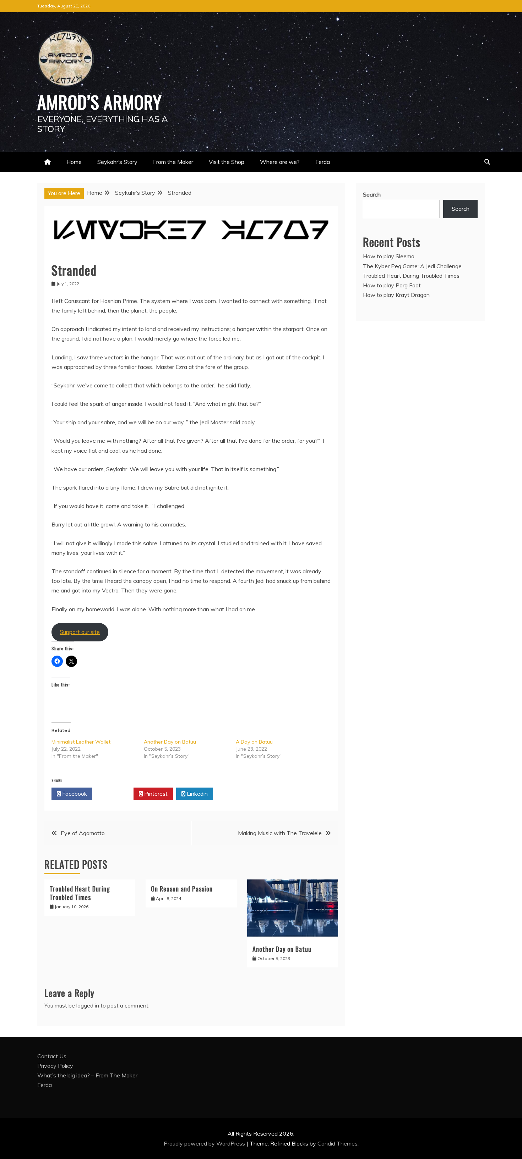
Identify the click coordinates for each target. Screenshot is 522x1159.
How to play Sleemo (388, 256)
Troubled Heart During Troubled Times (80, 892)
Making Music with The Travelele (280, 833)
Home (74, 161)
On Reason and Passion (182, 888)
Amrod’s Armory (99, 101)
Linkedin (196, 793)
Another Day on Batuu (170, 742)
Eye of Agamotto (83, 833)
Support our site (80, 631)
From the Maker (173, 161)
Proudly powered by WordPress (205, 1143)
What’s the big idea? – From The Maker (87, 1075)
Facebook (74, 793)
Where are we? (280, 161)
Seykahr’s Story (117, 161)
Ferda (322, 161)
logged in (87, 1005)
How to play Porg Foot (392, 285)
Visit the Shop (226, 161)
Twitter (115, 793)
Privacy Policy (55, 1065)
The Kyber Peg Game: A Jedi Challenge (412, 266)
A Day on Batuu (254, 742)
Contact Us (51, 1056)
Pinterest (155, 793)
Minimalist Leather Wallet (80, 742)
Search (372, 194)
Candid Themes (337, 1143)
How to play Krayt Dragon (396, 294)
